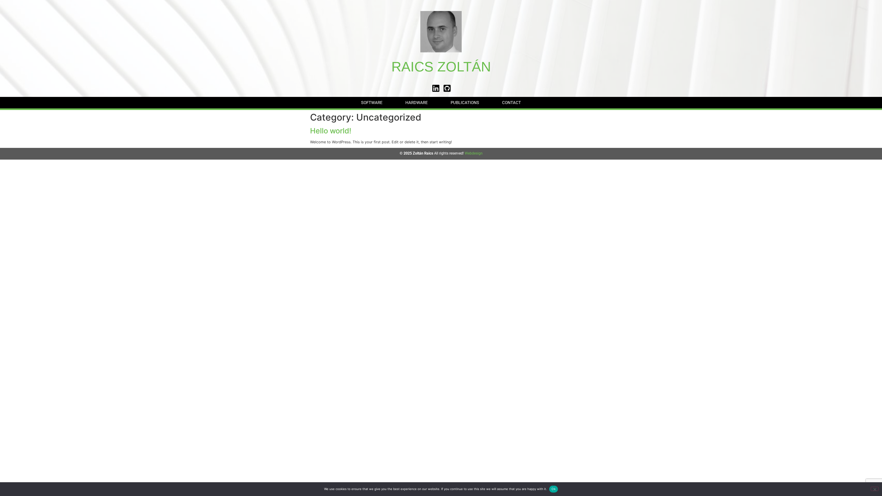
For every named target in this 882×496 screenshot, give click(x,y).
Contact (511, 102)
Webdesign (474, 153)
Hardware (416, 102)
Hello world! (330, 130)
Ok (553, 489)
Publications (465, 102)
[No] (875, 489)
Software (371, 102)
